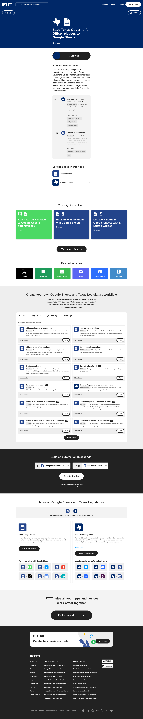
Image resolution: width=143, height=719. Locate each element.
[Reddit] (111, 710)
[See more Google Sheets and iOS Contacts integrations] (26, 567)
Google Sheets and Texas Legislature (56, 691)
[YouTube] (97, 710)
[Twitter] (101, 710)
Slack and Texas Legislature (53, 698)
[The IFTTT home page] (7, 4)
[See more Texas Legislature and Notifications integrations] (82, 567)
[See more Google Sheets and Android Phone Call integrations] (43, 576)
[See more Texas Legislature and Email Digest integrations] (82, 576)
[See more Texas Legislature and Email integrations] (99, 567)
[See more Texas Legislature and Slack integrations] (99, 576)
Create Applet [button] (71, 476)
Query (83, 368)
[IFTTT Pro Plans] (99, 366)
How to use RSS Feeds (80, 680)
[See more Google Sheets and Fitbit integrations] (60, 576)
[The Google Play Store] (107, 666)
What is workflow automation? (82, 676)
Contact (61, 710)
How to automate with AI (80, 665)
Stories (32, 669)
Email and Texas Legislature (53, 687)
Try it (66, 340)
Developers (33, 710)
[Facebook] (83, 710)
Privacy (68, 710)
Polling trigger (86, 349)
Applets (32, 672)
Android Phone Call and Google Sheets (56, 680)
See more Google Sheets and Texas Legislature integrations (71, 515)
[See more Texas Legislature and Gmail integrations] (116, 576)
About (74, 710)
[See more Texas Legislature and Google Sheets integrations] (116, 567)
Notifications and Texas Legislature (55, 683)
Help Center (34, 680)
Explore (105, 4)
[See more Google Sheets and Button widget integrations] (60, 567)
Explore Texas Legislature (86, 553)
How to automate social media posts (84, 694)
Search (32, 687)
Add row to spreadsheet (76, 133)
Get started (133, 4)
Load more (71, 438)
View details (24, 340)
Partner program (51, 710)
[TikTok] (106, 710)
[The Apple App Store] (107, 661)
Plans (113, 4)
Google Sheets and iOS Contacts (54, 665)
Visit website (79, 548)
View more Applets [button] (71, 249)
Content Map (34, 683)
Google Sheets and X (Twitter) (53, 676)
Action (29, 330)
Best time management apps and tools (85, 672)
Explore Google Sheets (29, 548)
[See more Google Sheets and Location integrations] (43, 567)
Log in (121, 4)
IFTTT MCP (33, 676)
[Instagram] (92, 710)
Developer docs (35, 694)
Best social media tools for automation (85, 698)
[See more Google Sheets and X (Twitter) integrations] (26, 576)
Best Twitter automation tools (82, 669)
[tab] (22, 315)
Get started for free (71, 615)
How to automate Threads (81, 691)
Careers (41, 710)
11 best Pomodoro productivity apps (84, 687)
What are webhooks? (79, 683)
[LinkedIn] (87, 710)
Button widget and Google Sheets (54, 672)
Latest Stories (79, 661)
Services (33, 665)
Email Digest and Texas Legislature (55, 694)
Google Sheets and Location (53, 669)
